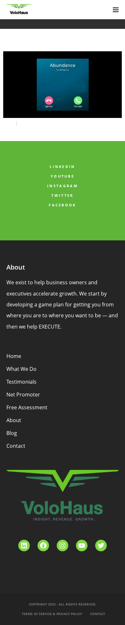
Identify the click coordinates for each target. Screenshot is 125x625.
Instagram (62, 185)
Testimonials (21, 381)
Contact (15, 445)
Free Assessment (26, 407)
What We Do (21, 368)
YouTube (62, 176)
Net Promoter (23, 394)
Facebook (62, 205)
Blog (11, 433)
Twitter (62, 195)
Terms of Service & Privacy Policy (52, 614)
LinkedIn (62, 166)
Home (13, 356)
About (13, 420)
